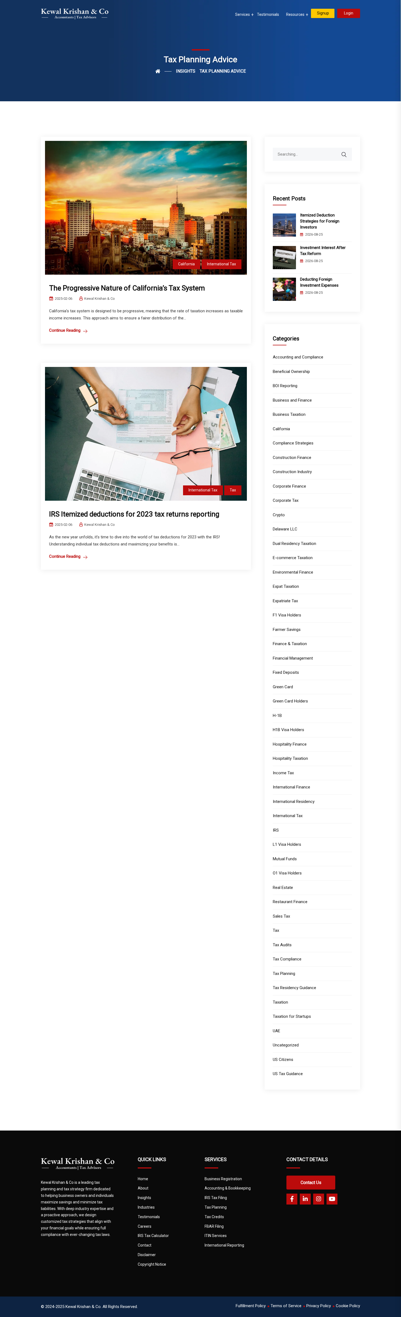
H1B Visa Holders (288, 729)
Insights (144, 1198)
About (143, 1188)
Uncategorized (286, 1045)
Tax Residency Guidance (294, 987)
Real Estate (283, 887)
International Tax (221, 264)
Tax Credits (214, 1217)
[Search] (347, 152)
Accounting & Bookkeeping (228, 1188)
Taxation (280, 1002)
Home (143, 1179)
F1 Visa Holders (287, 615)
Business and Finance (292, 400)
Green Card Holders (290, 701)
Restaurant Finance (290, 901)
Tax (233, 490)
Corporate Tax (285, 500)
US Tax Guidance (288, 1073)
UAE (276, 1030)
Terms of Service (286, 1305)
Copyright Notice (152, 1264)
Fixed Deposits (286, 672)
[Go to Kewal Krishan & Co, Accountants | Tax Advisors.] (163, 71)
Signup (323, 13)
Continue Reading (64, 330)
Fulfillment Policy (251, 1305)
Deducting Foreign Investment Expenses (320, 282)
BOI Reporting (285, 385)
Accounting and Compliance (298, 357)
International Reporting (224, 1245)
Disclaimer (147, 1255)
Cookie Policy (348, 1305)
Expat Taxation (286, 586)
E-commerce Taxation (293, 557)
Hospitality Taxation (290, 758)
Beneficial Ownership (291, 371)
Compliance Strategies (293, 443)
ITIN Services (216, 1235)
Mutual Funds (285, 858)
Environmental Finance (293, 572)
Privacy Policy (318, 1305)
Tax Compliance (287, 959)
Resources (295, 14)
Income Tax (283, 772)
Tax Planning (284, 973)
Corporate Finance (289, 486)
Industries (146, 1207)
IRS (276, 830)
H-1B (277, 715)
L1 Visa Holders (287, 844)
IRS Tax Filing (216, 1198)
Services (242, 14)
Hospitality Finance (290, 744)
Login (348, 13)
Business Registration (223, 1179)
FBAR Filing (214, 1226)
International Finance (291, 787)
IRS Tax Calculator (153, 1235)
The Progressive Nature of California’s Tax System (127, 288)
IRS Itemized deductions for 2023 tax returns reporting (134, 514)
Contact (144, 1245)
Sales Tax (281, 916)
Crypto (279, 514)
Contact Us (311, 1182)
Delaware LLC (285, 529)
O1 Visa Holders (287, 873)
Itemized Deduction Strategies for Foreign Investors (319, 221)
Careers (144, 1226)
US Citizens (283, 1059)
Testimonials (268, 14)
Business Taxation (289, 414)
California (186, 264)
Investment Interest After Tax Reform (323, 250)
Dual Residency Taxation (294, 543)
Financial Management (293, 658)
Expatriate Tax (285, 600)
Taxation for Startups (292, 1016)
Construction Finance (292, 457)
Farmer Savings (287, 629)
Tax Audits (282, 944)
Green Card (283, 686)
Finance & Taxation (290, 643)
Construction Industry (292, 471)
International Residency (294, 801)
